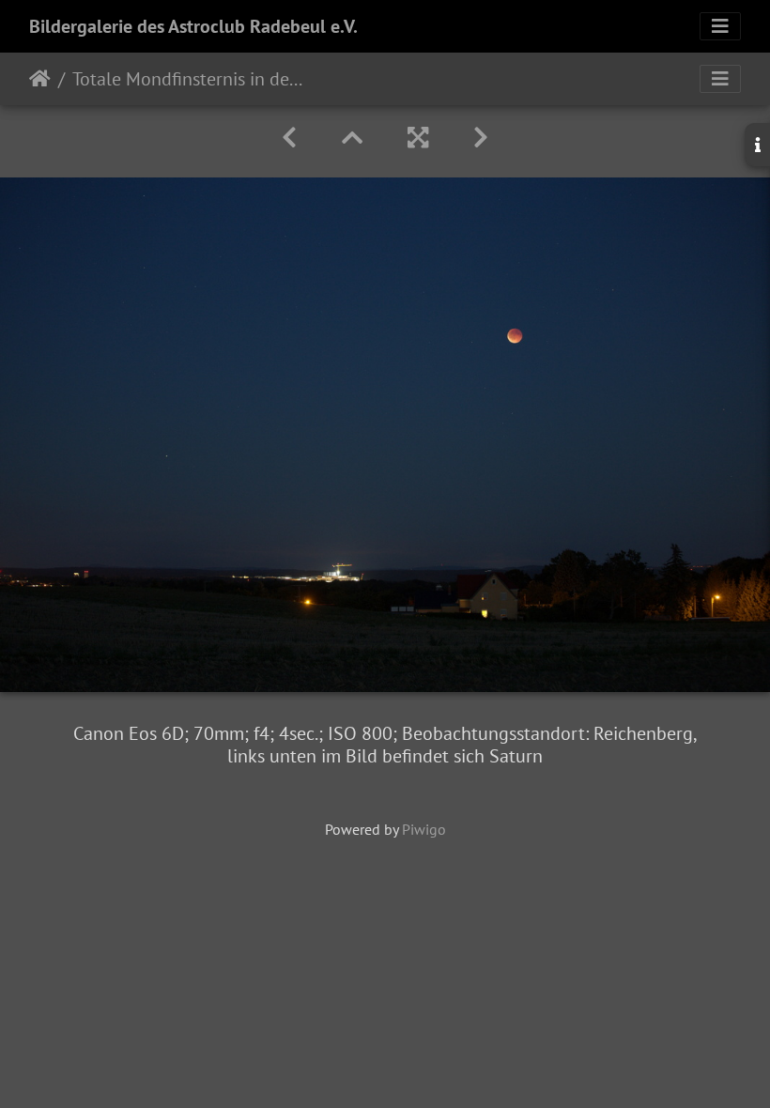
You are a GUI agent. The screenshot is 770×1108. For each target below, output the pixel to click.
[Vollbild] (418, 137)
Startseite (40, 79)
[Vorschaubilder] (352, 137)
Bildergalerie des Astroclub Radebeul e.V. (193, 26)
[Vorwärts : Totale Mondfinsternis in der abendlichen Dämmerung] (481, 137)
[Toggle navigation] (720, 26)
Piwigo (424, 829)
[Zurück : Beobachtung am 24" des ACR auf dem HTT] (289, 137)
